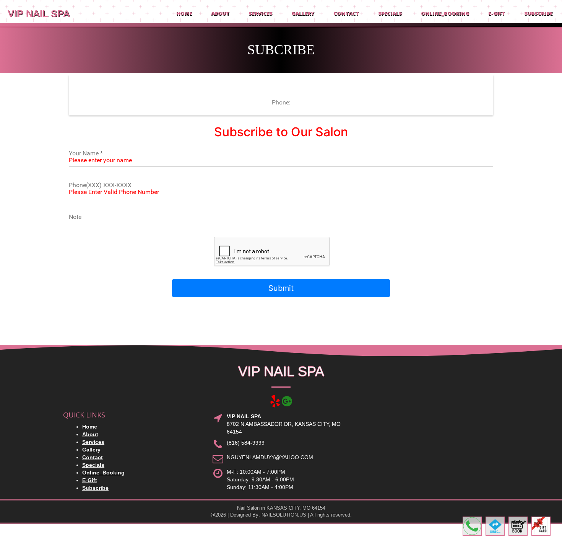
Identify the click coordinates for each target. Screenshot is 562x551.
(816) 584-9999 (246, 443)
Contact (346, 13)
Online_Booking (445, 13)
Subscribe (538, 13)
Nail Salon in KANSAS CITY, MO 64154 (281, 508)
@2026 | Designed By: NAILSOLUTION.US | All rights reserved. (281, 515)
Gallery (302, 13)
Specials (390, 13)
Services (260, 13)
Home (184, 13)
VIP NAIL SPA (39, 13)
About (220, 13)
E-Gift (496, 13)
